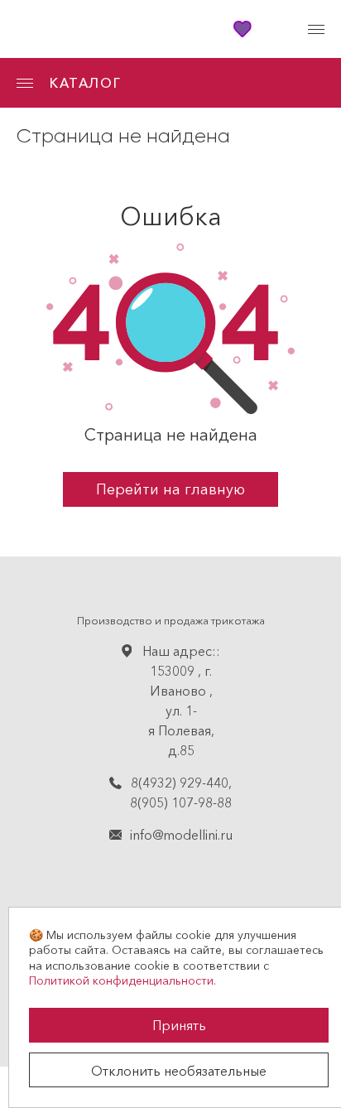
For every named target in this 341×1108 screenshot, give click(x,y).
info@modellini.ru (181, 834)
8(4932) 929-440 (179, 782)
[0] (279, 29)
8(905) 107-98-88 (181, 802)
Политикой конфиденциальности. (122, 980)
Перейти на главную (170, 489)
